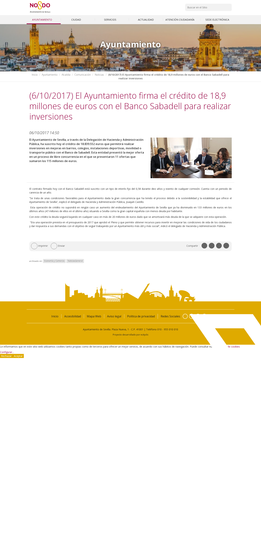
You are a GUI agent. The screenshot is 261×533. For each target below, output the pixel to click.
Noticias (99, 74)
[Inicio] (40, 12)
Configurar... (7, 352)
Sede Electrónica (217, 19)
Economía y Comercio (54, 261)
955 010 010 (171, 329)
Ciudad (76, 19)
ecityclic (144, 334)
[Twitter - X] (191, 316)
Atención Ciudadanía (180, 19)
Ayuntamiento (42, 19)
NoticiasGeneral (75, 261)
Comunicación (82, 74)
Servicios (110, 19)
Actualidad (146, 19)
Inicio (35, 74)
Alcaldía (66, 74)
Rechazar (6, 356)
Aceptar (18, 356)
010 (159, 329)
